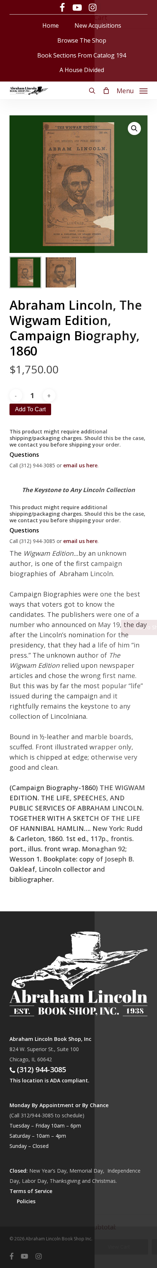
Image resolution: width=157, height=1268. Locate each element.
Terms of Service (30, 1191)
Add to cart (30, 409)
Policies (26, 1201)
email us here (80, 465)
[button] (132, 90)
